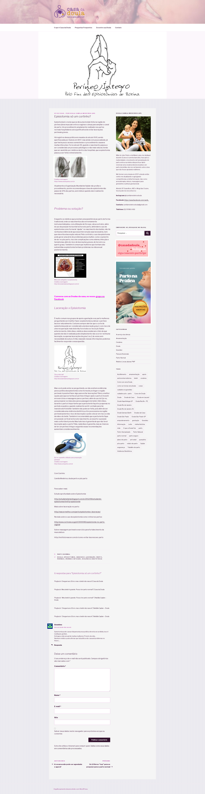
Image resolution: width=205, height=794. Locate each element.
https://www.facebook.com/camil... (136, 200)
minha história (140, 424)
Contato (118, 27)
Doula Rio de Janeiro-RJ (125, 409)
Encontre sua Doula (103, 27)
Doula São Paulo (123, 416)
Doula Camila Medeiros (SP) (82, 113)
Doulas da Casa (139, 413)
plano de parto (122, 440)
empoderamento (123, 420)
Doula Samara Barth (124, 413)
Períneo (61, 559)
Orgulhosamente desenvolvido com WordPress (71, 789)
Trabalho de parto (134, 447)
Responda (58, 645)
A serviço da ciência (123, 334)
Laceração (90, 557)
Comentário (60, 666)
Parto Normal (63, 554)
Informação (121, 424)
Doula (60, 557)
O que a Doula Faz (129, 428)
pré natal (133, 440)
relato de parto (132, 443)
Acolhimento (121, 374)
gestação (135, 420)
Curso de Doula (139, 393)
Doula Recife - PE (142, 401)
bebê (136, 378)
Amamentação (121, 338)
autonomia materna (124, 378)
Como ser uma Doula (124, 382)
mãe (118, 428)
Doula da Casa (129, 397)
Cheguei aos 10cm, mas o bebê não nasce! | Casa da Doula (82, 581)
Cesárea (119, 342)
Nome (57, 695)
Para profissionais (122, 354)
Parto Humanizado (123, 432)
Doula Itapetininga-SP (125, 401)
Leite (130, 424)
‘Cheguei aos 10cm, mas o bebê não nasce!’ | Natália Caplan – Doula (85, 608)
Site (56, 718)
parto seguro (133, 436)
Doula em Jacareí (143, 397)
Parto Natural (138, 432)
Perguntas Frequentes (83, 27)
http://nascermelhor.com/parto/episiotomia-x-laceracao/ (77, 512)
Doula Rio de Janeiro (124, 405)
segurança (121, 447)
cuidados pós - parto (124, 393)
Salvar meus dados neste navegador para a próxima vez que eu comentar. (79, 732)
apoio (144, 374)
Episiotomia (69, 557)
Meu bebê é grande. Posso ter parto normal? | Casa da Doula (83, 589)
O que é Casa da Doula (62, 27)
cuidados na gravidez (124, 390)
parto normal (121, 436)
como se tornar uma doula (126, 386)
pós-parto (120, 443)
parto (99, 557)
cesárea (143, 378)
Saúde (142, 443)
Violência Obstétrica (92, 559)
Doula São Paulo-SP (139, 416)
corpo (141, 386)
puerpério (142, 440)
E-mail (57, 706)
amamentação (134, 374)
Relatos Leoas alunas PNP (125, 362)
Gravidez (80, 557)
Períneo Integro (73, 559)
